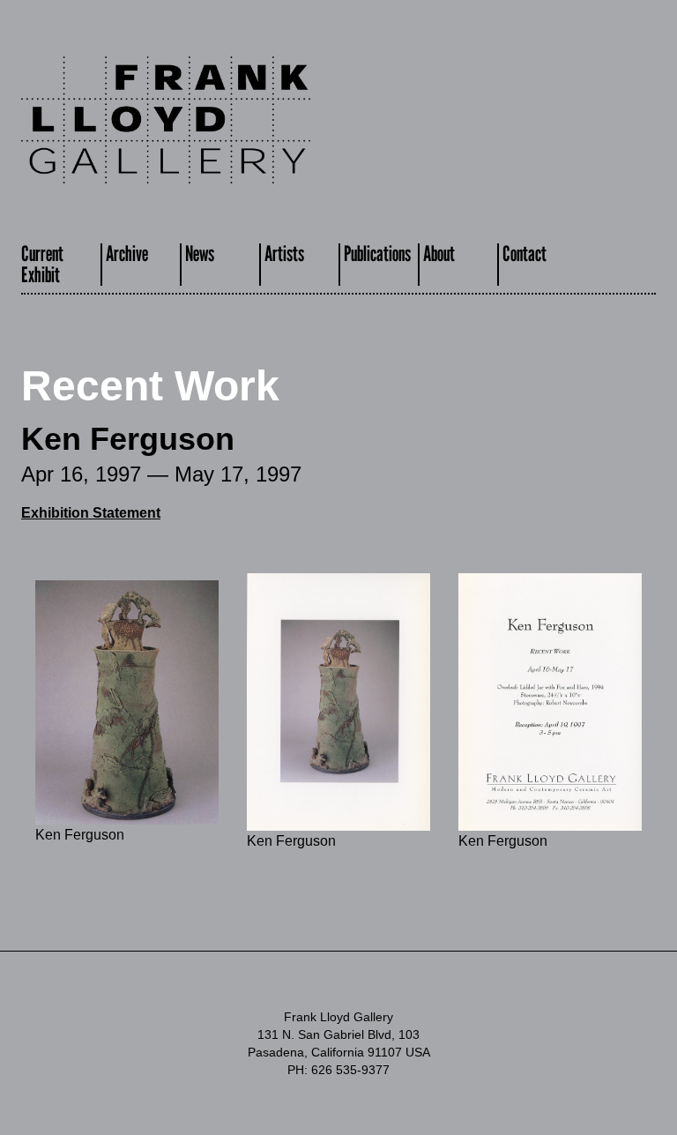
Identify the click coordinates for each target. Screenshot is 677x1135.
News (199, 253)
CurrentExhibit (42, 264)
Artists (284, 253)
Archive (127, 253)
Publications (377, 253)
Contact (524, 253)
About (439, 253)
